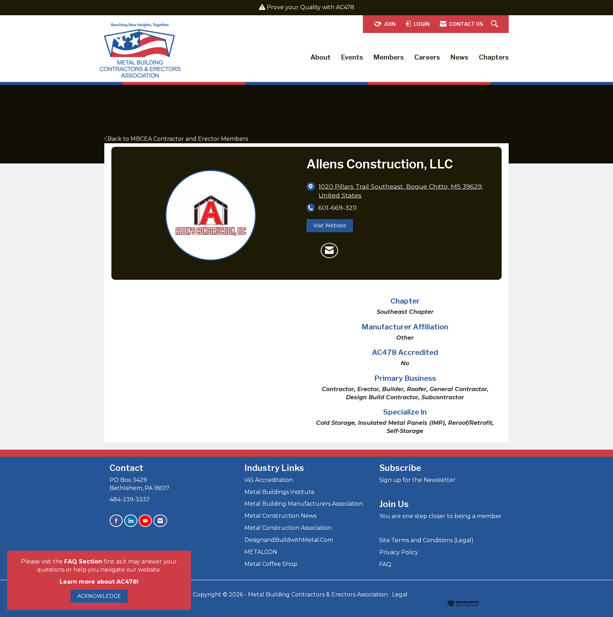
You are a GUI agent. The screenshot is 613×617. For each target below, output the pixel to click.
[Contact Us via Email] (160, 521)
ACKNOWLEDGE (99, 596)
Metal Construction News (280, 515)
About (320, 57)
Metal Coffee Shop (270, 564)
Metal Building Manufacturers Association (303, 503)
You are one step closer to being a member (440, 516)
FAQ (385, 564)
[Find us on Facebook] (116, 521)
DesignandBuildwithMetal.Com (288, 540)
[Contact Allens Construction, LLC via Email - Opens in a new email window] (329, 251)
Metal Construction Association (288, 527)
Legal (400, 594)
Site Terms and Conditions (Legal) (426, 540)
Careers (427, 57)
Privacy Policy (398, 552)
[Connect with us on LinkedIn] (130, 521)
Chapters (494, 57)
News (459, 57)
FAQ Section (83, 561)
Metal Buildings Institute (279, 492)
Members (389, 57)
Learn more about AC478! (99, 581)
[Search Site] (495, 24)
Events (352, 57)
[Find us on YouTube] (145, 521)
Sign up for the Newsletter (417, 480)
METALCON (260, 552)
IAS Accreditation (268, 480)
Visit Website (329, 225)
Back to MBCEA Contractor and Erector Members (177, 138)
